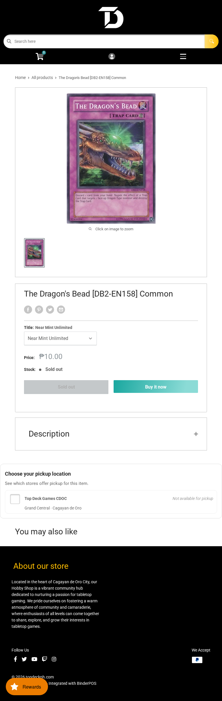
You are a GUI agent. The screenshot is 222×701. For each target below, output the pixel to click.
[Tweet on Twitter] (50, 310)
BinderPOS (86, 683)
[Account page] (111, 57)
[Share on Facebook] (28, 310)
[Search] (212, 41)
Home (20, 77)
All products (42, 77)
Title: (48, 327)
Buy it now (155, 387)
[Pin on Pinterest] (39, 310)
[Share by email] (61, 310)
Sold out (66, 387)
